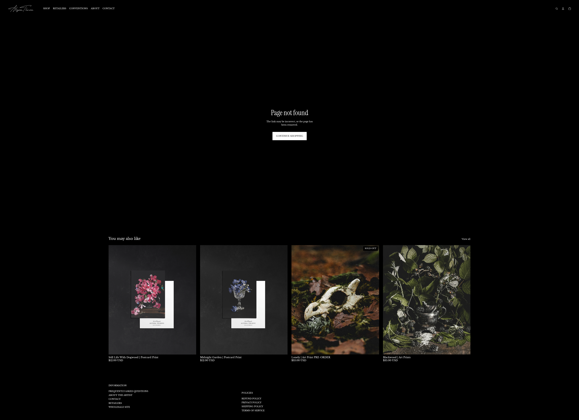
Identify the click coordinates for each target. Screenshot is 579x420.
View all (466, 239)
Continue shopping (289, 136)
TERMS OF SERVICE (253, 410)
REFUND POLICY (251, 398)
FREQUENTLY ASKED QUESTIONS (128, 391)
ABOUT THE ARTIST (120, 395)
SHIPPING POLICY (252, 406)
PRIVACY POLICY (251, 402)
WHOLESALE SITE (119, 407)
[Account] (563, 8)
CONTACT (115, 399)
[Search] (556, 8)
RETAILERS (115, 403)
